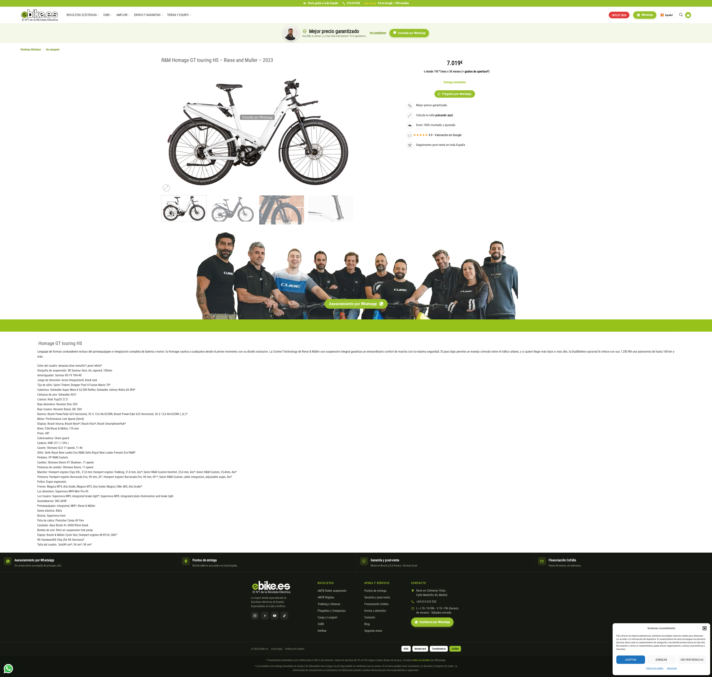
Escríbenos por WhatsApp (435, 622)
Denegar (661, 659)
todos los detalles (421, 660)
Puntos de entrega (375, 590)
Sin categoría (52, 49)
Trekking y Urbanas (329, 604)
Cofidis (455, 648)
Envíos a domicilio (375, 610)
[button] (704, 628)
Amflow (122, 15)
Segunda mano (373, 631)
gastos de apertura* (477, 71)
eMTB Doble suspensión (332, 590)
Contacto (369, 617)
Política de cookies (654, 668)
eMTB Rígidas (326, 597)
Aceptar (630, 659)
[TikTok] (284, 616)
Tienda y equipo (178, 15)
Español (669, 15)
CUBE (106, 15)
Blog (367, 624)
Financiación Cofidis (376, 604)
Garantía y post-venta (377, 597)
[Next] (346, 210)
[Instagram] (255, 616)
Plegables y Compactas (332, 610)
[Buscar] (681, 15)
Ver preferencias (691, 659)
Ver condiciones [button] (378, 32)
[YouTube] (274, 616)
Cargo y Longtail (327, 617)
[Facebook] (265, 616)
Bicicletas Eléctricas (82, 15)
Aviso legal (672, 668)
